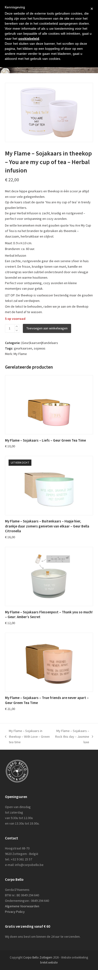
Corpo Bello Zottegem (37, 957)
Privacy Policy (15, 911)
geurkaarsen (23, 348)
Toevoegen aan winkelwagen (47, 328)
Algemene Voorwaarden (22, 906)
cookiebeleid (28, 38)
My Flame (20, 354)
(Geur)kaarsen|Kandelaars (39, 343)
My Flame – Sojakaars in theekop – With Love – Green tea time (27, 737)
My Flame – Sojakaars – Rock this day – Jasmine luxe (72, 737)
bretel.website (49, 962)
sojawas (39, 348)
